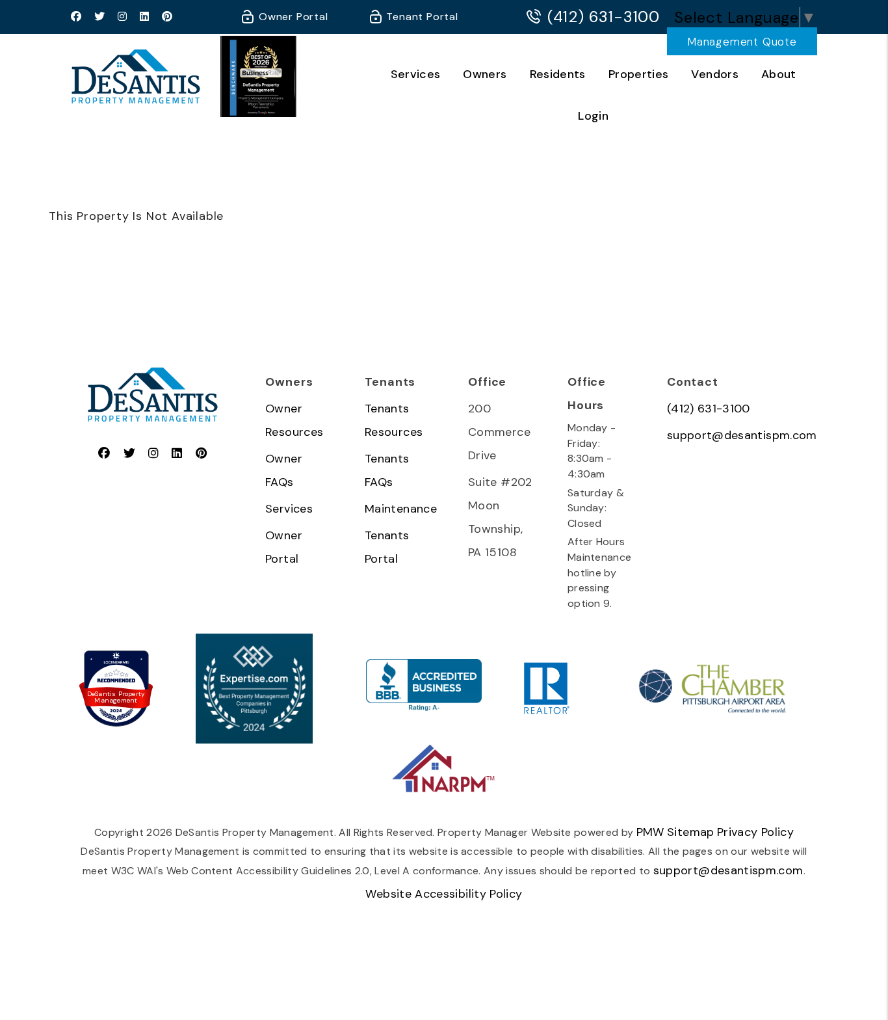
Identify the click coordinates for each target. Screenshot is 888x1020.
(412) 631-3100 (603, 17)
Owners (484, 74)
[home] (136, 76)
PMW (650, 832)
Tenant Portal (421, 16)
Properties (638, 74)
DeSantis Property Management (116, 697)
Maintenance (401, 509)
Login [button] (593, 116)
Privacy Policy (755, 832)
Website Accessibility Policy (443, 894)
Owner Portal (291, 16)
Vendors (714, 74)
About (778, 74)
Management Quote (742, 41)
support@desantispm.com (742, 435)
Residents (558, 74)
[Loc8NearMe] (116, 662)
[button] (76, 17)
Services (416, 74)
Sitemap (690, 832)
